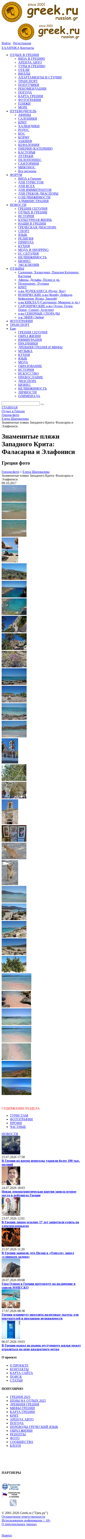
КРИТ (14, 1415)
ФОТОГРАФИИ (21, 1119)
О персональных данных (19, 1524)
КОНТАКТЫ (19, 1369)
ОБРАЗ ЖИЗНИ (21, 1430)
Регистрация (22, 43)
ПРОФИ (16, 1123)
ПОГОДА (17, 1423)
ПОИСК (16, 1376)
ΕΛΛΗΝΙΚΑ (10, 48)
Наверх (7, 1535)
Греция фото (10, 472)
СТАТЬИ (16, 1380)
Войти (6, 43)
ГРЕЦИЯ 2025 (20, 1397)
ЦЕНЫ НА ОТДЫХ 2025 (28, 1400)
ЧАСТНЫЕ (18, 1127)
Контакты (27, 48)
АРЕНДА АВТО (22, 1419)
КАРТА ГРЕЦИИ (22, 1412)
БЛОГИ (15, 1445)
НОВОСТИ (10, 1134)
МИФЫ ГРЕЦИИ (22, 1408)
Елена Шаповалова (36, 472)
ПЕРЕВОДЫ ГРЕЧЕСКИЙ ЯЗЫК (34, 1427)
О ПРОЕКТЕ (19, 1365)
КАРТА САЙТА (21, 1373)
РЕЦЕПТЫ (18, 1434)
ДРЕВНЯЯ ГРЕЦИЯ (24, 1404)
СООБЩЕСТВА (21, 1442)
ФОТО (15, 1438)
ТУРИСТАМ (19, 1115)
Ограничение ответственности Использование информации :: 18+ (26, 1518)
